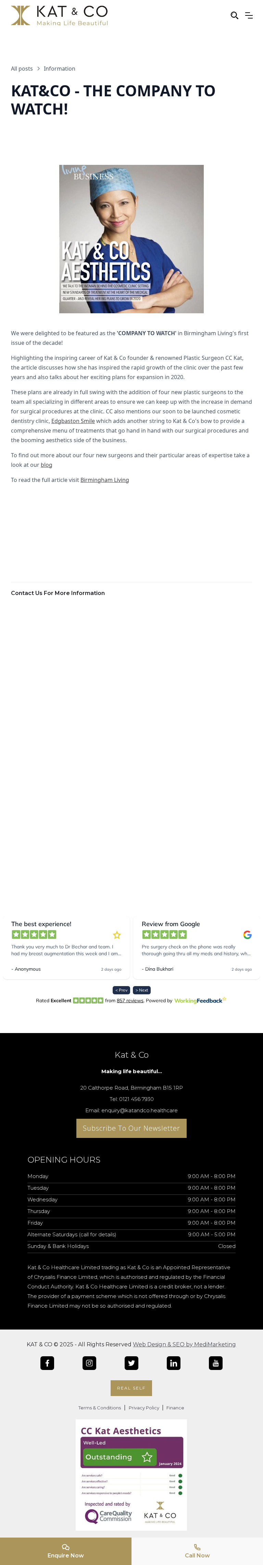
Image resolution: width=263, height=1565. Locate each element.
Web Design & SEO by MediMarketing (184, 1344)
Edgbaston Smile (73, 421)
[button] (249, 15)
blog (46, 465)
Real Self (131, 1388)
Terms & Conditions (99, 1407)
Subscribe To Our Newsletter (131, 1128)
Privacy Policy (144, 1407)
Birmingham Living (104, 480)
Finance (174, 1407)
